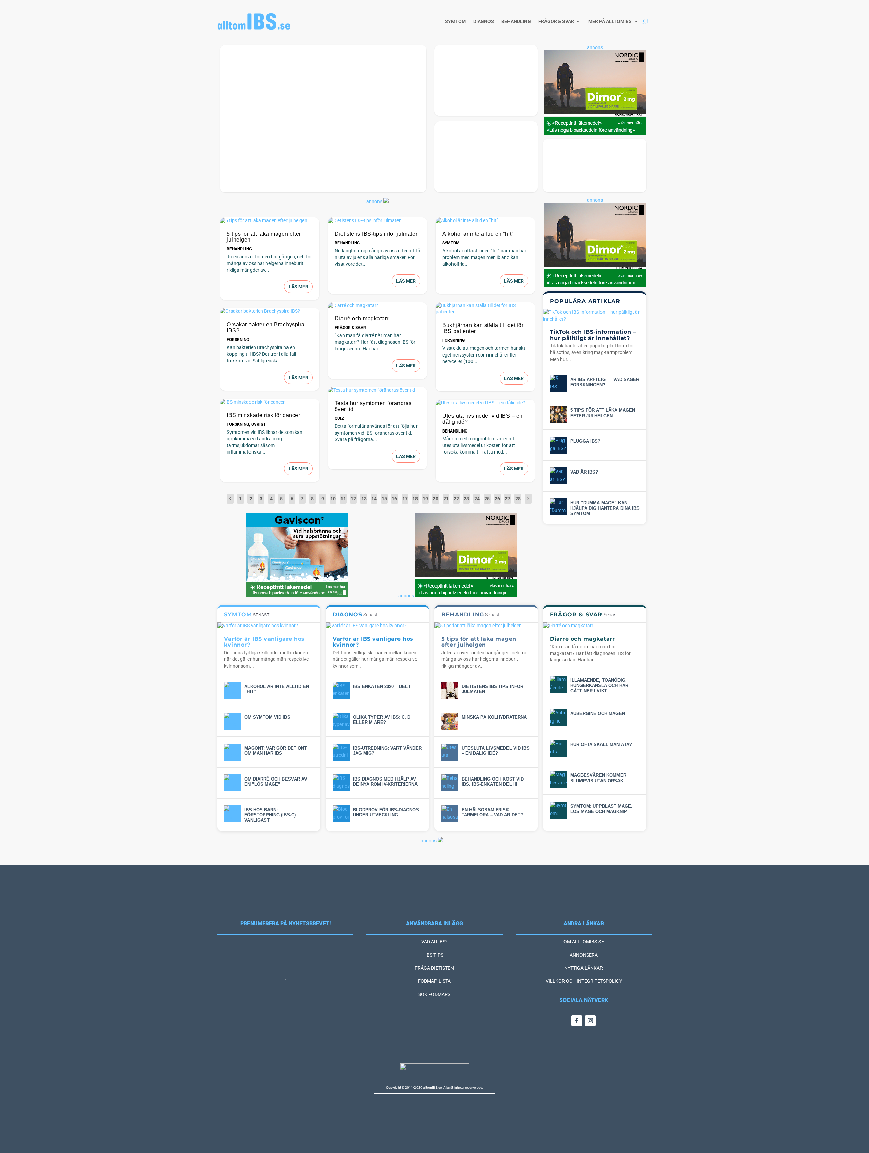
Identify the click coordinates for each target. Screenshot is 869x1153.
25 (487, 498)
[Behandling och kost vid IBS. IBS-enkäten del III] (449, 782)
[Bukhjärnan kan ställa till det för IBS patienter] (485, 308)
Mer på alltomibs (610, 21)
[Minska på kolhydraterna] (449, 721)
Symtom (455, 21)
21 (446, 498)
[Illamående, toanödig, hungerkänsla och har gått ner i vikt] (558, 684)
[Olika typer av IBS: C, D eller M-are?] (341, 721)
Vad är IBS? (584, 472)
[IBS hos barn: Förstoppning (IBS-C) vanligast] (232, 813)
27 (507, 498)
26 (497, 498)
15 (384, 498)
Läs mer (298, 286)
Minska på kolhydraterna (478, 106)
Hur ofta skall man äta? (601, 744)
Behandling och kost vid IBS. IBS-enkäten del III (493, 781)
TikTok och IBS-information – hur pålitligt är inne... (309, 182)
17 (405, 498)
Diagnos (483, 21)
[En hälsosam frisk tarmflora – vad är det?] (449, 813)
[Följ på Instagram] (590, 1020)
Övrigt (258, 424)
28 (518, 498)
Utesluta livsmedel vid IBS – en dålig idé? (496, 751)
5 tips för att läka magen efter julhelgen (602, 413)
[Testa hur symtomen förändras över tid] (377, 390)
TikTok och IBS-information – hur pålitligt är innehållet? (593, 335)
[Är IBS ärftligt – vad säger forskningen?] (558, 383)
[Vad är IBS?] (558, 475)
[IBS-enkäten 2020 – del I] (341, 690)
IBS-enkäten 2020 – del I (381, 686)
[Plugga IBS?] (558, 445)
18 (415, 498)
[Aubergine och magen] (558, 717)
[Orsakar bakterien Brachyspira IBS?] (269, 311)
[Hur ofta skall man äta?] (558, 748)
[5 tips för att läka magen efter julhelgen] (269, 220)
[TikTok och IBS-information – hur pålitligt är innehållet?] (594, 315)
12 (353, 498)
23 (466, 498)
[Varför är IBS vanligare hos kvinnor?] (268, 625)
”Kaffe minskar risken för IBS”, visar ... (479, 179)
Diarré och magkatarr (362, 318)
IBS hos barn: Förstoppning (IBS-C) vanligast (270, 815)
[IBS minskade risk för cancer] (269, 402)
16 (394, 498)
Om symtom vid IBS (267, 717)
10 (333, 498)
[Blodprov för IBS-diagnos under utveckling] (341, 813)
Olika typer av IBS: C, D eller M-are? (381, 720)
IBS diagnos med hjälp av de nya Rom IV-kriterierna (385, 781)
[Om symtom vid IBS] (232, 721)
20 (435, 498)
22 (456, 498)
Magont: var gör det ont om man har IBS (275, 751)
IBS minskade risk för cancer (263, 415)
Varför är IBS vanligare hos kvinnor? (590, 179)
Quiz (339, 418)
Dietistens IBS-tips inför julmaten (377, 234)
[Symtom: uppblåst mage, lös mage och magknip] (558, 810)
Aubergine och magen (597, 713)
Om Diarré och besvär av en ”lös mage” (275, 781)
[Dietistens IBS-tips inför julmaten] (377, 220)
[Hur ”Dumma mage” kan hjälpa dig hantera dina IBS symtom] (558, 506)
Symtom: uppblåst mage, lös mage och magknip (601, 809)
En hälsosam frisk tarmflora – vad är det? (492, 812)
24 (477, 498)
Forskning (238, 339)
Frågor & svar (556, 21)
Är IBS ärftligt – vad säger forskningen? (604, 382)
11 (343, 498)
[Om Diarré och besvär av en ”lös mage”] (232, 782)
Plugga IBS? (585, 441)
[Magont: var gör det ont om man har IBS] (232, 752)
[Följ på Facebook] (576, 1020)
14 (374, 498)
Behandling (516, 21)
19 (425, 498)
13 (364, 498)
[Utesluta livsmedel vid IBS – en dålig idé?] (485, 403)
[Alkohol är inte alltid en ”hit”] (485, 220)
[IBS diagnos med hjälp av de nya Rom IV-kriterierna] (341, 782)
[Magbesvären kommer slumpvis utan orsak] (558, 779)
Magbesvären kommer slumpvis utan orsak (598, 778)
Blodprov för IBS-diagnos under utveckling (386, 812)
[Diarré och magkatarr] (377, 305)
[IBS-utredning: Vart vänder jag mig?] (341, 752)
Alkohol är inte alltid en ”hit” (477, 234)
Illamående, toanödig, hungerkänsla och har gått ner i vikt (599, 685)
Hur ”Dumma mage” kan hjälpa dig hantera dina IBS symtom (605, 508)
